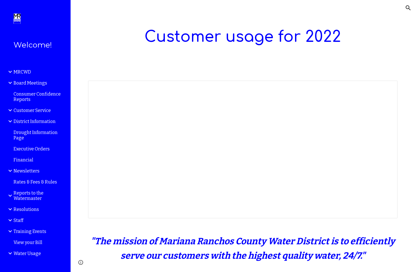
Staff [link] (18, 220)
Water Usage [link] (27, 253)
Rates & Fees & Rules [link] (35, 182)
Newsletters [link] (27, 171)
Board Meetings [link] (30, 83)
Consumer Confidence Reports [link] (37, 96)
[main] (242, 37)
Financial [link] (23, 160)
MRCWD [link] (22, 72)
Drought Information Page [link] (36, 135)
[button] (408, 8)
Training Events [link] (30, 231)
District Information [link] (35, 121)
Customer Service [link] (32, 110)
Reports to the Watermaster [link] (28, 195)
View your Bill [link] (28, 242)
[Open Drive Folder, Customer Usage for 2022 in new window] (386, 88)
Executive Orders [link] (32, 149)
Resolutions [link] (26, 209)
